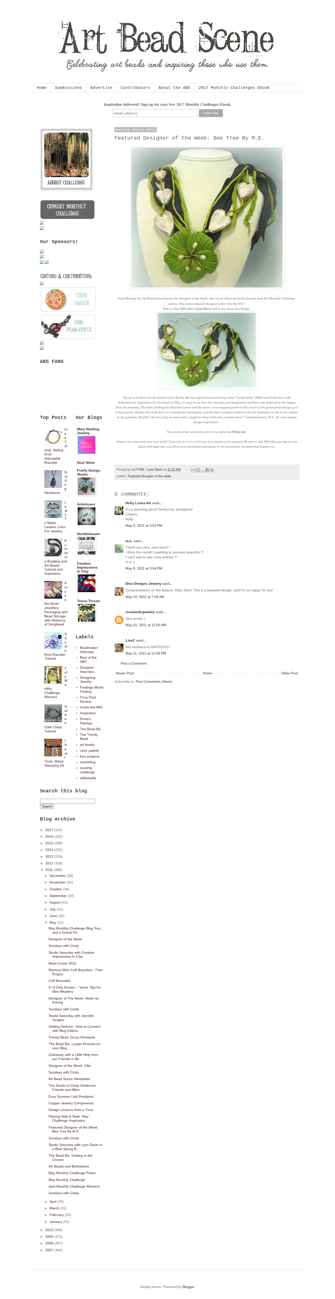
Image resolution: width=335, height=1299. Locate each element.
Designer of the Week (65, 939)
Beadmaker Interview (89, 650)
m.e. (129, 541)
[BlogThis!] (197, 469)
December (58, 876)
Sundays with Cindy (64, 946)
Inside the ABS (91, 707)
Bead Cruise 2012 (63, 963)
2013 (49, 856)
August (55, 902)
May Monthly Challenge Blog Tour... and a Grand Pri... (76, 930)
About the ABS (174, 88)
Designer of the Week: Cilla (70, 1066)
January (56, 1222)
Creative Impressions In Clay (87, 567)
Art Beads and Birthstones (69, 1166)
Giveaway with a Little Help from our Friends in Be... (73, 1057)
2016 (49, 836)
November (58, 882)
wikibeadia (88, 778)
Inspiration (88, 713)
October (56, 889)
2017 (49, 830)
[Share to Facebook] (207, 469)
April (53, 1202)
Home (42, 88)
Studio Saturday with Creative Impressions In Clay (71, 955)
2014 (49, 850)
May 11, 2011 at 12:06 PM (146, 653)
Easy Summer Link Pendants (71, 1096)
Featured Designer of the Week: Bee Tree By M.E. (73, 1129)
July (53, 909)
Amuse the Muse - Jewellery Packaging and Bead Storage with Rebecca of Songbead (56, 603)
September (59, 896)
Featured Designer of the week (149, 476)
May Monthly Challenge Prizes (72, 1173)
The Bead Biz (90, 729)
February (57, 1215)
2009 (49, 1237)
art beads (87, 745)
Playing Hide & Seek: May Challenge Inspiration (69, 1118)
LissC (130, 640)
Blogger (188, 1287)
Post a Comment (134, 663)
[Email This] (193, 469)
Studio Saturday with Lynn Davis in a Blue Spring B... (75, 1147)
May (53, 922)
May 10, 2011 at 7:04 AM (145, 597)
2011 (49, 870)
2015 (49, 843)
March (55, 1208)
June (54, 916)
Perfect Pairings (86, 721)
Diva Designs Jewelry (143, 583)
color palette (89, 750)
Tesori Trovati (88, 601)
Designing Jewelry (87, 680)
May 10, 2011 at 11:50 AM (146, 625)
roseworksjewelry (140, 612)
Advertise (101, 88)
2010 (49, 1230)
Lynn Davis (203, 308)
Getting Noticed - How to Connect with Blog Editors (75, 1029)
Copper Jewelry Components (71, 1103)
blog (215, 432)
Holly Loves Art (138, 503)
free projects (89, 756)
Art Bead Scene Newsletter (69, 1079)
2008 (49, 1243)
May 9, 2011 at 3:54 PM (144, 568)
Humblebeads (88, 534)
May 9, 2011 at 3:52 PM (144, 525)
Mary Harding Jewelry (88, 431)
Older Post (289, 673)
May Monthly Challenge (67, 1180)
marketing (87, 762)
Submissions (68, 88)
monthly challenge (87, 770)
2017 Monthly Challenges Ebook (234, 88)
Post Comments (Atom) (154, 681)
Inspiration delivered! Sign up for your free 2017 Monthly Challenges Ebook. (168, 104)
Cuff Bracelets (59, 981)
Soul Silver (86, 463)
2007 (49, 1250)
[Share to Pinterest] (211, 469)
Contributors (135, 88)
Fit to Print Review (88, 699)
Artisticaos (86, 504)
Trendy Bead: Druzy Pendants (72, 1037)
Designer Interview (87, 670)
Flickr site (238, 432)
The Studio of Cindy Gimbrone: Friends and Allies (73, 1088)
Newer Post (125, 673)
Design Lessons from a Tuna (71, 1110)
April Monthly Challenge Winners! (74, 1186)
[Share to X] (202, 469)
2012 (49, 863)
